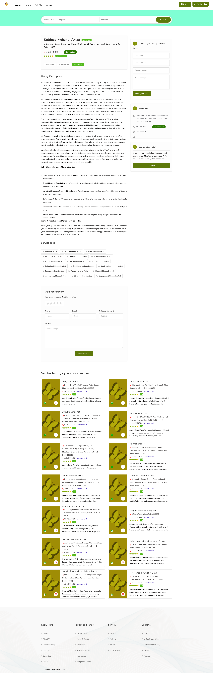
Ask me (113, 639)
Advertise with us (83, 650)
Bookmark (50, 64)
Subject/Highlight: (106, 311)
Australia (147, 656)
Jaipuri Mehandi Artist (100, 261)
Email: (74, 311)
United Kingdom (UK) (152, 644)
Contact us (47, 656)
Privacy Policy (82, 633)
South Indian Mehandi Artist (111, 266)
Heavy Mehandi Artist (53, 261)
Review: (48, 323)
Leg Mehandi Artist (76, 261)
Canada (146, 650)
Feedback (46, 650)
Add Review (65, 64)
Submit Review (84, 354)
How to (28, 5)
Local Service (115, 650)
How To (113, 633)
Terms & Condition (84, 639)
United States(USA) (151, 639)
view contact (70, 52)
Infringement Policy (84, 661)
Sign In (186, 4)
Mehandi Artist (51, 251)
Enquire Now (78, 64)
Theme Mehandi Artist (79, 271)
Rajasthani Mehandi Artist (55, 266)
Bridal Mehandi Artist (53, 256)
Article (112, 644)
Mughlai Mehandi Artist (104, 271)
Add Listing (202, 4)
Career (45, 661)
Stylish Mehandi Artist (78, 256)
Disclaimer (81, 644)
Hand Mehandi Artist (96, 251)
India (145, 633)
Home (45, 633)
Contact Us (151, 165)
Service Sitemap (49, 644)
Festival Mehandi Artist (54, 271)
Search (18, 5)
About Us (46, 639)
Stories (49, 5)
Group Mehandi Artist (72, 251)
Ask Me (38, 5)
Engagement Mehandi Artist (109, 276)
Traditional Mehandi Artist (83, 266)
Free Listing (81, 656)
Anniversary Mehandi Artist (56, 276)
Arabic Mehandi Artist (102, 256)
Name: (47, 311)
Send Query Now (141, 93)
